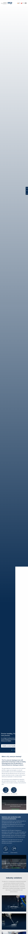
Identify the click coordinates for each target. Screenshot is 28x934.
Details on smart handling (9, 746)
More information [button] (15, 809)
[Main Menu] (26, 3)
